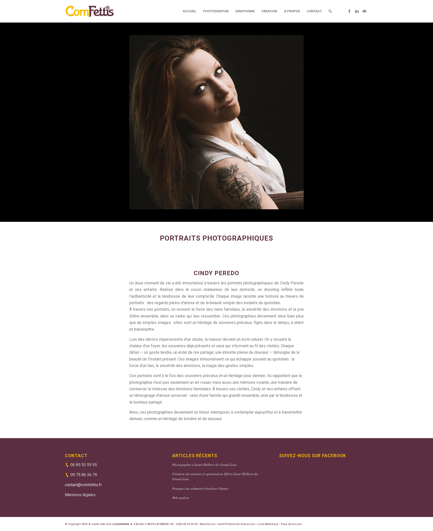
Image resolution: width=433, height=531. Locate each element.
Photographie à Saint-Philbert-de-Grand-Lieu (204, 464)
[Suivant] (292, 122)
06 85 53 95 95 (83, 464)
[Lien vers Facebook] (349, 11)
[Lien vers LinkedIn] (357, 11)
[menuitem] (189, 11)
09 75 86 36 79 (83, 474)
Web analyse (180, 497)
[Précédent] (140, 122)
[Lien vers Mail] (364, 11)
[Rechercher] (330, 11)
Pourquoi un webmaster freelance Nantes (200, 488)
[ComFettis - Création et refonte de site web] (89, 11)
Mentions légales (80, 494)
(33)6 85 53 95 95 (186, 524)
